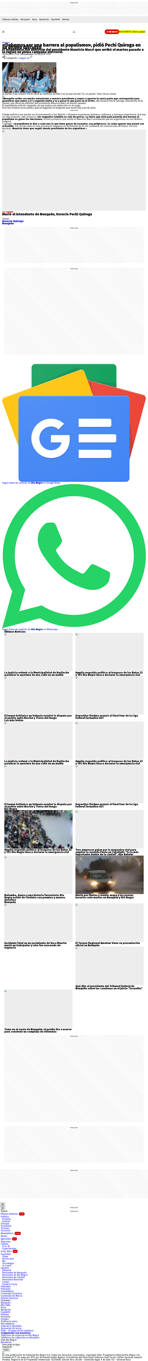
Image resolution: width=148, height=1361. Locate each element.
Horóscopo (8, 1259)
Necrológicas (8, 1324)
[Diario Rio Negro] (3, 1352)
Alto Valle (5, 1305)
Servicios (5, 1230)
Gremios (6, 1219)
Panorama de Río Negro (15, 1275)
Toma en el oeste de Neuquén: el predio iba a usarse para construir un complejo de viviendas (38, 1030)
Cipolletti (55, 19)
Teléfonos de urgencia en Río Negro (20, 1335)
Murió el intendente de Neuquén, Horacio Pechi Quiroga (47, 214)
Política (5, 1217)
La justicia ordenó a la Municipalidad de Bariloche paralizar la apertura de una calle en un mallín (36, 674)
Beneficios (6, 1342)
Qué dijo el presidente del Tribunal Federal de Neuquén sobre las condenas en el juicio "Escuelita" (109, 987)
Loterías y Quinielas (11, 1326)
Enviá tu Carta (9, 1284)
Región (6, 42)
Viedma (65, 19)
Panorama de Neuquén (14, 1273)
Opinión (5, 1268)
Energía (5, 1224)
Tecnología (8, 1263)
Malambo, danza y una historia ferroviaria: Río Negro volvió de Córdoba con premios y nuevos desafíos (34, 897)
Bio (3, 1261)
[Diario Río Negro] (74, 32)
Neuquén (25, 19)
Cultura (4, 1244)
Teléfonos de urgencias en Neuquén (20, 1337)
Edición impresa (9, 1298)
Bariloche (44, 19)
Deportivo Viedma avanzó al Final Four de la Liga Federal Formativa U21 (106, 717)
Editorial (6, 1270)
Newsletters (10, 1233)
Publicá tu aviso (9, 1321)
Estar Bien (9, 1251)
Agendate (8, 1238)
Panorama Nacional (12, 1279)
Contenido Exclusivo (11, 1293)
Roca (34, 19)
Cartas (5, 1282)
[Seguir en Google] (3, 96)
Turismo (5, 1228)
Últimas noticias (10, 19)
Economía (6, 1226)
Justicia (6, 1221)
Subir (6, 1349)
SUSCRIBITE (132, 31)
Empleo (5, 1319)
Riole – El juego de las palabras (17, 1331)
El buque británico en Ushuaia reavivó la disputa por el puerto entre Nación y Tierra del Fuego (38, 717)
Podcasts (6, 1289)
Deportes (6, 1241)
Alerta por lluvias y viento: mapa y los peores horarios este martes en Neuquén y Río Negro (104, 896)
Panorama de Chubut (13, 1277)
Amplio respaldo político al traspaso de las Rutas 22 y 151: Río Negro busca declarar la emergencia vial (109, 674)
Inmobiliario (7, 1291)
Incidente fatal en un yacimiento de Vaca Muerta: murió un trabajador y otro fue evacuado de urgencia (35, 945)
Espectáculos (9, 1248)
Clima (5, 1256)
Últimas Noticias (12, 1214)
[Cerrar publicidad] (2, 1204)
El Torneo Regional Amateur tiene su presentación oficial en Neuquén (107, 944)
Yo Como (6, 1266)
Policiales (6, 1286)
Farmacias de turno (11, 1328)
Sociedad (6, 1254)
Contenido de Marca (11, 1296)
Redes (4, 1236)
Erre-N (6, 1246)
